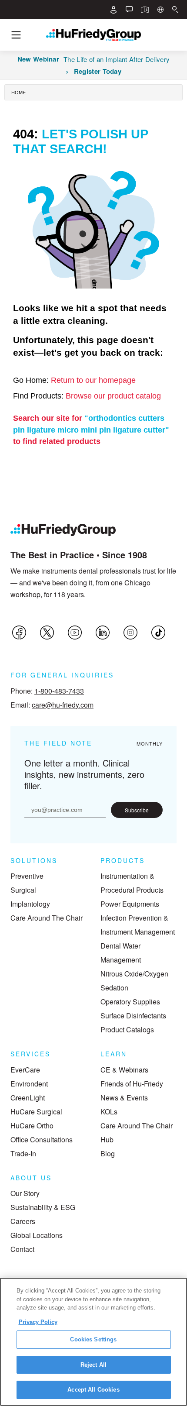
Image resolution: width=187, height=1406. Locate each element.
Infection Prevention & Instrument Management (137, 925)
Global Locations (36, 1235)
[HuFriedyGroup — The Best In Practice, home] (93, 35)
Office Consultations (41, 1139)
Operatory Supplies (130, 1002)
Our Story (25, 1193)
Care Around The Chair (46, 918)
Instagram (130, 632)
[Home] (63, 530)
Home (18, 92)
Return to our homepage (93, 380)
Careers (22, 1221)
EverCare (25, 1070)
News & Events (124, 1098)
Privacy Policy (38, 1322)
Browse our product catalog (113, 396)
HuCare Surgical (36, 1112)
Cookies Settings (93, 1339)
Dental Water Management (120, 953)
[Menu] (16, 35)
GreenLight (27, 1098)
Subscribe (137, 810)
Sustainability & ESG (42, 1207)
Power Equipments (129, 904)
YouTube (74, 632)
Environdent (29, 1084)
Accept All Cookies (93, 1389)
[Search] (175, 9)
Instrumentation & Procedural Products (132, 883)
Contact (22, 1249)
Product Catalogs (127, 1029)
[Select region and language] (160, 10)
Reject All (93, 1364)
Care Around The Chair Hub (136, 1133)
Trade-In (23, 1153)
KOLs (108, 1112)
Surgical (23, 890)
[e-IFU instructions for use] (145, 10)
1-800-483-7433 (59, 691)
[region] (93, 1342)
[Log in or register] (113, 10)
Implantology (30, 904)
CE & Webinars (124, 1070)
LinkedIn (102, 632)
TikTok (158, 632)
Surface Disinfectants (133, 1016)
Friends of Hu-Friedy (131, 1084)
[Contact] (129, 10)
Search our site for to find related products (91, 430)
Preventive (26, 876)
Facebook (19, 632)
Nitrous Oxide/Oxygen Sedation (134, 981)
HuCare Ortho (31, 1126)
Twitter (47, 632)
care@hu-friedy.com (63, 705)
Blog (107, 1153)
